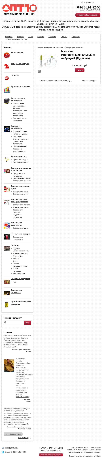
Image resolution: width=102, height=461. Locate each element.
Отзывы (64, 37)
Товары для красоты (22, 181)
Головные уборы (20, 134)
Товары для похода (21, 205)
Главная (8, 37)
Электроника (18, 103)
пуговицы (17, 271)
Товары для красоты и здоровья (50, 47)
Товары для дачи (20, 207)
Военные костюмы (21, 251)
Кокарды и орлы (20, 266)
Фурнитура (17, 256)
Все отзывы (23, 438)
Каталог (20, 37)
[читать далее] (22, 397)
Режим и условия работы (16, 39)
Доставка (52, 37)
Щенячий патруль (20, 159)
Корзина (87, 2)
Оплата (40, 37)
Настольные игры (20, 162)
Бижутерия (17, 136)
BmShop (97, 456)
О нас (30, 37)
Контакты (76, 37)
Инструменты (19, 273)
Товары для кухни (21, 194)
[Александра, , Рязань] (9, 373)
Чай (14, 282)
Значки (16, 263)
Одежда (16, 248)
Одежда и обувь (20, 131)
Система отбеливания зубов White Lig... (56, 81)
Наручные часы (20, 146)
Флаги (15, 268)
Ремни (16, 258)
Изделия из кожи (20, 253)
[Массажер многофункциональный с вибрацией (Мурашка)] (48, 61)
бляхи (15, 261)
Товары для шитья (21, 228)
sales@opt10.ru (52, 27)
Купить (79, 70)
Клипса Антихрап (89, 81)
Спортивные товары (22, 178)
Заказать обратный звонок (87, 15)
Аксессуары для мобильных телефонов (20, 113)
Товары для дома (20, 191)
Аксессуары (18, 144)
